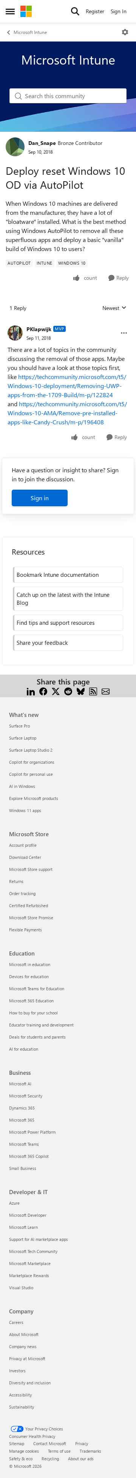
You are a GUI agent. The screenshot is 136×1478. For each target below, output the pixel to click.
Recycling (50, 1458)
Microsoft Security (25, 1096)
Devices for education (29, 976)
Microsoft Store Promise (31, 917)
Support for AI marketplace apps (38, 1239)
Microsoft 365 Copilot (29, 1156)
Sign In (119, 11)
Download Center (25, 857)
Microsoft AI (20, 1084)
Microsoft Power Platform (32, 1132)
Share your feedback (42, 642)
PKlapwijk (38, 329)
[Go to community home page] (26, 11)
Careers (16, 1322)
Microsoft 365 (21, 1120)
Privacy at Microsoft (27, 1358)
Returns (16, 881)
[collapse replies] (68, 323)
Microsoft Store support (31, 869)
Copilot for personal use (31, 774)
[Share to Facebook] (43, 691)
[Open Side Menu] (10, 11)
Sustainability (21, 1407)
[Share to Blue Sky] (81, 691)
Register (95, 11)
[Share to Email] (106, 691)
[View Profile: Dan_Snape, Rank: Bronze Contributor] (15, 146)
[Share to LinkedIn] (31, 691)
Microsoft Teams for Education (36, 988)
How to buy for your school (33, 1013)
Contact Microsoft (49, 1443)
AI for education (23, 1049)
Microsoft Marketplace (30, 1263)
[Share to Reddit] (68, 691)
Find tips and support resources (55, 622)
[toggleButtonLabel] (125, 32)
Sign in (40, 498)
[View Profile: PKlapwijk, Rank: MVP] (15, 333)
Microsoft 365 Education (31, 1000)
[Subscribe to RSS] (93, 691)
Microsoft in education (29, 964)
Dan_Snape (42, 142)
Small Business (22, 1168)
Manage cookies (24, 1451)
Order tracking (22, 893)
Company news (23, 1346)
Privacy (81, 1443)
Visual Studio (21, 1287)
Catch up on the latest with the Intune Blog (63, 598)
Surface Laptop (22, 738)
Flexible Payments (25, 929)
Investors (17, 1370)
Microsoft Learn (23, 1227)
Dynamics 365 (22, 1108)
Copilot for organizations (31, 762)
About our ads (81, 1458)
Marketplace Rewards (29, 1275)
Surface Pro (19, 726)
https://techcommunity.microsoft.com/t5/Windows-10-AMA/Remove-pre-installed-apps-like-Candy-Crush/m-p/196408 (67, 413)
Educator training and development (41, 1025)
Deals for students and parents (37, 1037)
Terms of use (59, 1451)
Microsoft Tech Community (33, 1251)
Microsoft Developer (27, 1215)
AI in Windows (22, 786)
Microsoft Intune (30, 32)
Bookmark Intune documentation (58, 574)
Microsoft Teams (24, 1144)
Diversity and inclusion (30, 1383)
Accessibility (20, 1395)
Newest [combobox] (114, 308)
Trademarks (90, 1451)
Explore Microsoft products (33, 798)
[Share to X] (56, 691)
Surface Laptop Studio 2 (31, 750)
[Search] (75, 11)
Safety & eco (20, 1458)
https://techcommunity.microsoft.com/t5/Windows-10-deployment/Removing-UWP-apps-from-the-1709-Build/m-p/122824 (67, 386)
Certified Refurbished (28, 905)
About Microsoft (24, 1334)
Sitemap (16, 1443)
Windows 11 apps (25, 810)
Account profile (23, 845)
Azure (14, 1203)
